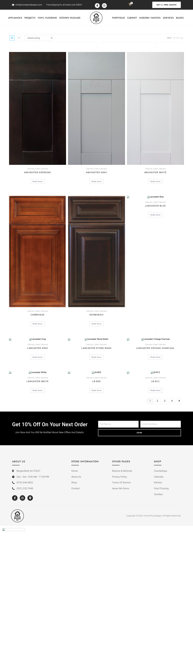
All (181, 38)
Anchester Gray (96, 172)
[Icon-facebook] (97, 5)
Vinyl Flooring (47, 17)
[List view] (18, 37)
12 (174, 38)
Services (168, 17)
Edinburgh (96, 314)
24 (178, 38)
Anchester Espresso (37, 172)
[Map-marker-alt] (30, 498)
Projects (29, 17)
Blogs (180, 17)
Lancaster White (38, 381)
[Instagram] (104, 5)
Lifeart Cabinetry (41, 168)
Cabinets (30, 168)
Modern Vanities (150, 17)
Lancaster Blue (155, 205)
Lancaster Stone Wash (96, 348)
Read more (38, 181)
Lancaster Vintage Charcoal (155, 348)
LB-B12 (155, 381)
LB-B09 (96, 381)
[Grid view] (12, 37)
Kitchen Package (70, 17)
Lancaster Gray (37, 348)
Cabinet (132, 17)
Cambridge (38, 314)
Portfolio (118, 17)
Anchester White (155, 172)
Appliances (15, 17)
